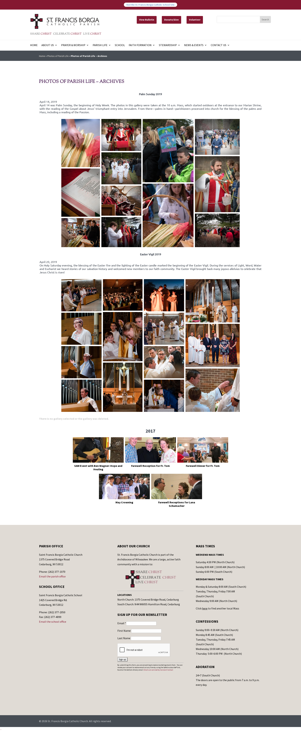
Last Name (124, 638)
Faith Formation (140, 45)
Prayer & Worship (73, 45)
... (1, 728)
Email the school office (52, 621)
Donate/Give (171, 19)
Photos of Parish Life (58, 56)
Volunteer (194, 19)
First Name (124, 630)
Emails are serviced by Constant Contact (158, 670)
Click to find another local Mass (217, 608)
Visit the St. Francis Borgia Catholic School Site (150, 4)
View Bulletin (146, 19)
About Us (47, 45)
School (120, 45)
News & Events (193, 45)
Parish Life (100, 45)
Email (121, 623)
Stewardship (168, 45)
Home (34, 45)
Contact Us (218, 45)
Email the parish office (52, 576)
